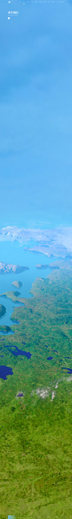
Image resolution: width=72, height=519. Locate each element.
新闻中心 (28, 1)
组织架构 (39, 517)
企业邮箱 (62, 1)
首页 (20, 1)
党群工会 (49, 1)
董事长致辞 (12, 517)
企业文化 (32, 1)
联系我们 (53, 1)
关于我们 (23, 1)
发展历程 (30, 517)
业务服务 (36, 1)
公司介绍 (21, 517)
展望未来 (44, 1)
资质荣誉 (48, 517)
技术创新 (40, 1)
